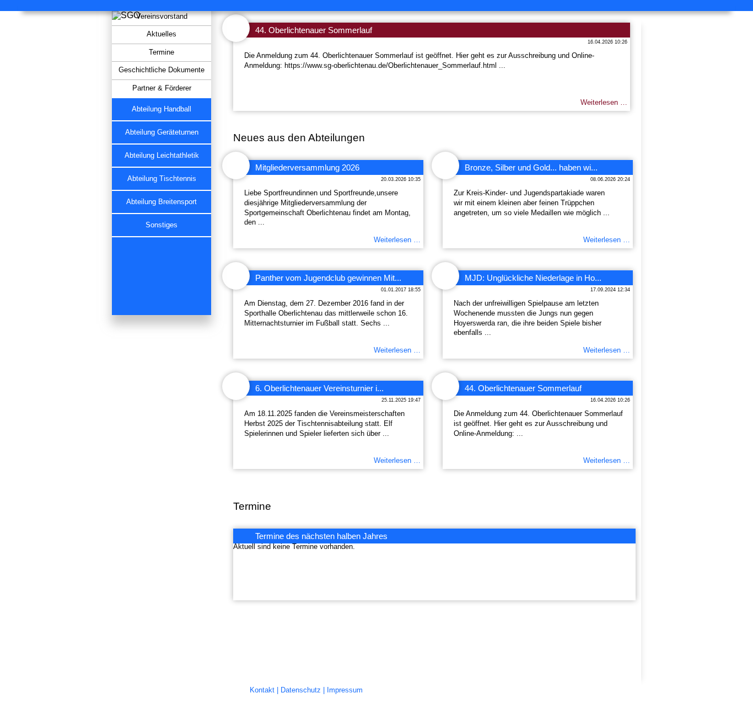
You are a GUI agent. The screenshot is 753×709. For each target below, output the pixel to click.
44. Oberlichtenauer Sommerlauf (313, 30)
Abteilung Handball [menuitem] (161, 109)
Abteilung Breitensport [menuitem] (161, 202)
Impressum (345, 690)
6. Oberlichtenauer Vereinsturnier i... (319, 388)
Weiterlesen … (603, 102)
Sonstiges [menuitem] (162, 225)
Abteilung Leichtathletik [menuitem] (162, 155)
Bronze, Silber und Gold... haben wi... (531, 167)
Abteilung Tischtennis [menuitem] (161, 179)
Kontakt (262, 690)
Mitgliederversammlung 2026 (307, 167)
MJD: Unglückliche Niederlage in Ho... (533, 277)
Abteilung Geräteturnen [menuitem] (161, 132)
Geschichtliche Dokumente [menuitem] (162, 70)
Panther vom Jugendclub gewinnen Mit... (328, 277)
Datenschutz (301, 690)
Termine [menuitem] (161, 52)
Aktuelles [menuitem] (161, 34)
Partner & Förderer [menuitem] (161, 88)
